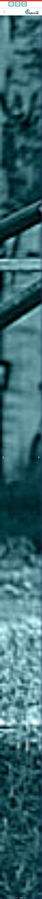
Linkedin (17, 0)
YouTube (24, 0)
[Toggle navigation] (4, 11)
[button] (3, 457)
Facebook (11, 0)
